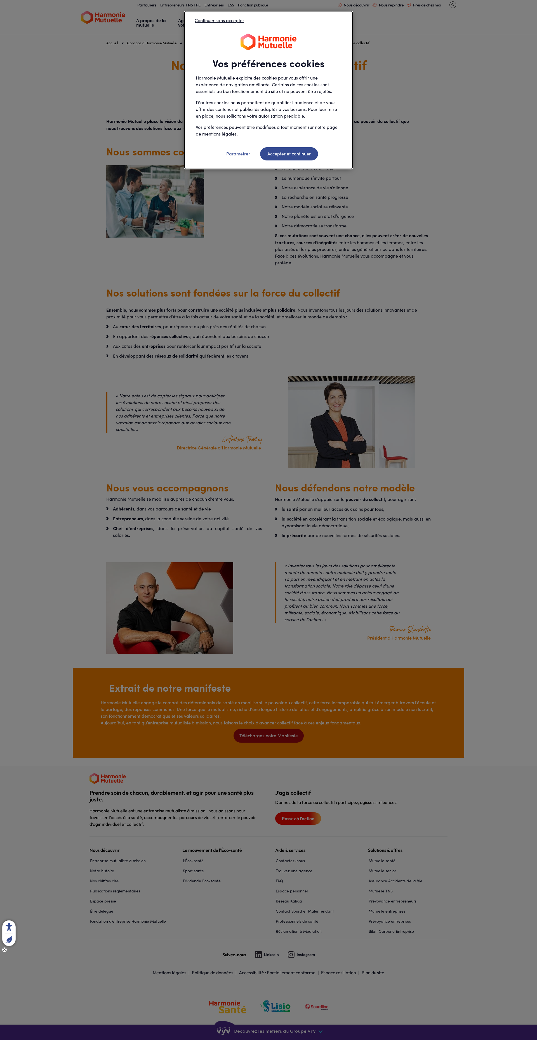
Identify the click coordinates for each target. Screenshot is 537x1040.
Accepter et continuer (289, 154)
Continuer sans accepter (219, 20)
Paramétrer (238, 154)
